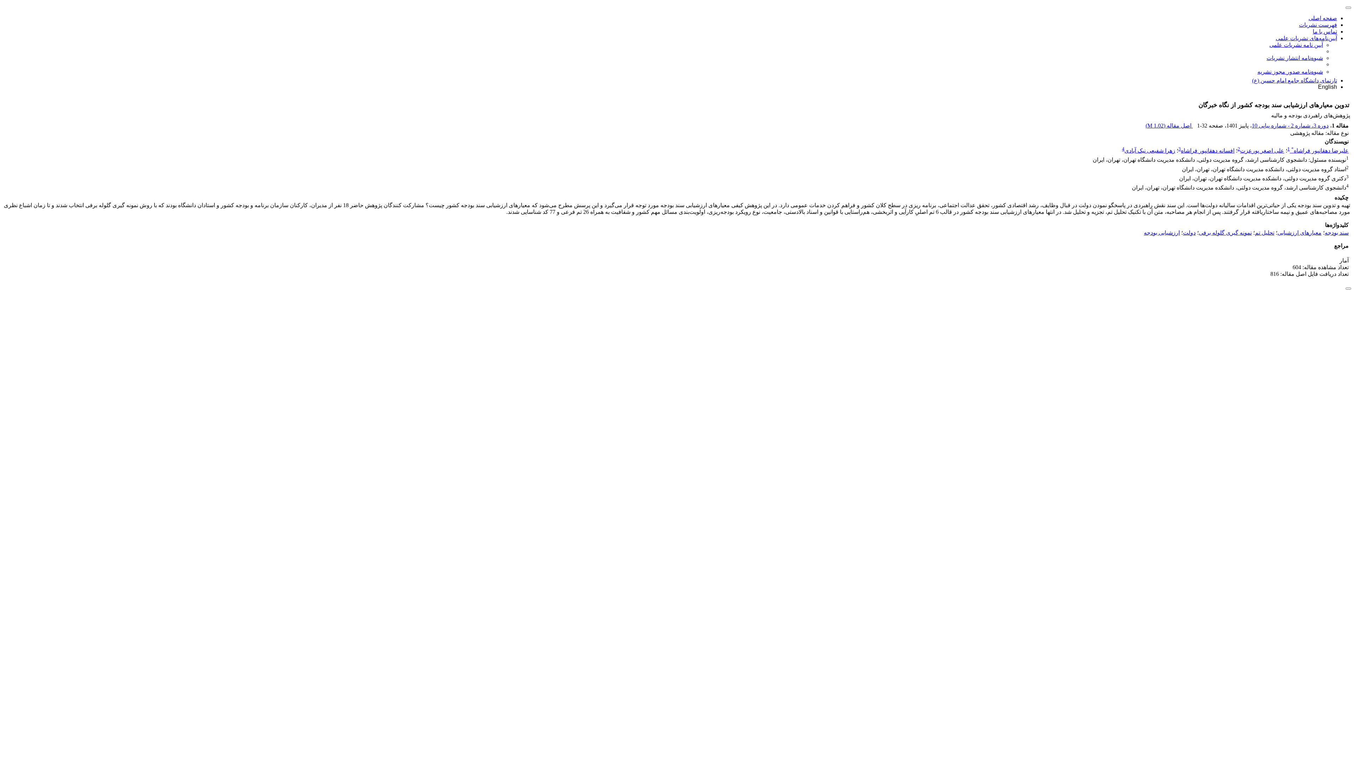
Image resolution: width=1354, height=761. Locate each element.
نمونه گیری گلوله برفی (1225, 233)
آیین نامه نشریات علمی (1296, 45)
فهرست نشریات (1318, 25)
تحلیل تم (1264, 233)
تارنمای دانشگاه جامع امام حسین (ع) (1294, 80)
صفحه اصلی (1323, 18)
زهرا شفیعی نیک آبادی (1149, 151)
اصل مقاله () (1169, 126)
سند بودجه (1337, 233)
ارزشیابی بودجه (1162, 233)
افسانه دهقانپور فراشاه (1207, 151)
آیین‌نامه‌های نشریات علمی (1306, 38)
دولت (1189, 233)
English (1327, 87)
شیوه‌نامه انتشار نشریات (1295, 58)
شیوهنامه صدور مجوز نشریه (1290, 72)
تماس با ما (1325, 32)
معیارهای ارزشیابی (1299, 233)
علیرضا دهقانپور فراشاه (1320, 151)
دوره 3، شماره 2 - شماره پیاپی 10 (1290, 126)
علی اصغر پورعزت (1262, 151)
